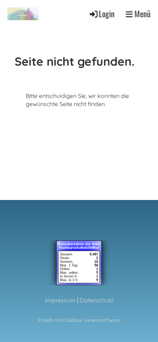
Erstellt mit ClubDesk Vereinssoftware (79, 320)
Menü (142, 13)
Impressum (60, 300)
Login (107, 13)
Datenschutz (97, 300)
